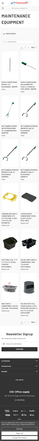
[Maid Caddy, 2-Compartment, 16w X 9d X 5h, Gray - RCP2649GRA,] (10, 287)
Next (33, 47)
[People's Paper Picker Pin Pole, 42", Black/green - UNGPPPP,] (10, 66)
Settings (19, 429)
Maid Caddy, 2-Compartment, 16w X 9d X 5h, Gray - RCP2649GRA (10, 306)
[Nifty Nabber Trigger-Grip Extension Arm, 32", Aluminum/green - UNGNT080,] (10, 109)
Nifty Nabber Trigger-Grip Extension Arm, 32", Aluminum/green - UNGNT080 (9, 129)
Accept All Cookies (19, 438)
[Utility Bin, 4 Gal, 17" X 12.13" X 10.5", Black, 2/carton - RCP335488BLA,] (10, 243)
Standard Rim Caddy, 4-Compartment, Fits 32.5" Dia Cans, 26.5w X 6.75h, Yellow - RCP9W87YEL (10, 218)
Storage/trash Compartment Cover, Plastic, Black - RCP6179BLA (28, 217)
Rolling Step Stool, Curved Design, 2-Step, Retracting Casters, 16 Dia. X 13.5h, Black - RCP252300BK (29, 308)
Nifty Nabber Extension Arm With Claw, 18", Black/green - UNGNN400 (10, 173)
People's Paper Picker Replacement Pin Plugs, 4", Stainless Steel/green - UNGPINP (28, 85)
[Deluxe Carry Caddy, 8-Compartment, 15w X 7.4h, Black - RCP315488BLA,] (29, 243)
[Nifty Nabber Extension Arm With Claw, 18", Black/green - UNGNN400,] (10, 153)
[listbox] (22, 41)
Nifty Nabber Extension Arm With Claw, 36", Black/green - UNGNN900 (29, 129)
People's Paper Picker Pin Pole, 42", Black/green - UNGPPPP (10, 84)
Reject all (19, 433)
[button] (20, 34)
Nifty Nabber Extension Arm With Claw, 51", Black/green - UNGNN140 (29, 173)
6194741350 (20, 400)
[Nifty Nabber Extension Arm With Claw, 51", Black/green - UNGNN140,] (29, 153)
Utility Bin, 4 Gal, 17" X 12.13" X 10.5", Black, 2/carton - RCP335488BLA (9, 263)
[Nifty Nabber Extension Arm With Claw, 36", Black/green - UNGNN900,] (29, 109)
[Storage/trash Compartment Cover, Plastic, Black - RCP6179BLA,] (29, 197)
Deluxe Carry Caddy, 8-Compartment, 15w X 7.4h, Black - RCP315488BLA (29, 263)
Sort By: (5, 42)
